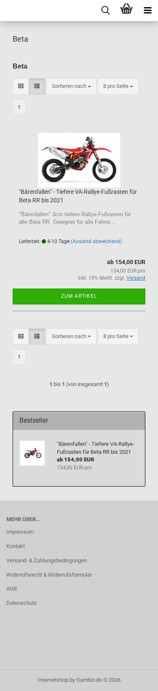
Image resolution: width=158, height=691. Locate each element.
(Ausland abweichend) (96, 241)
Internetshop (53, 680)
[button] (21, 86)
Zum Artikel (79, 296)
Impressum (20, 532)
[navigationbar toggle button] (147, 10)
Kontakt (15, 546)
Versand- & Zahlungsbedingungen (46, 560)
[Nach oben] (134, 678)
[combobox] (71, 86)
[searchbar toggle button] (105, 10)
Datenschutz (21, 603)
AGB (11, 588)
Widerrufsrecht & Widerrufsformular (49, 575)
